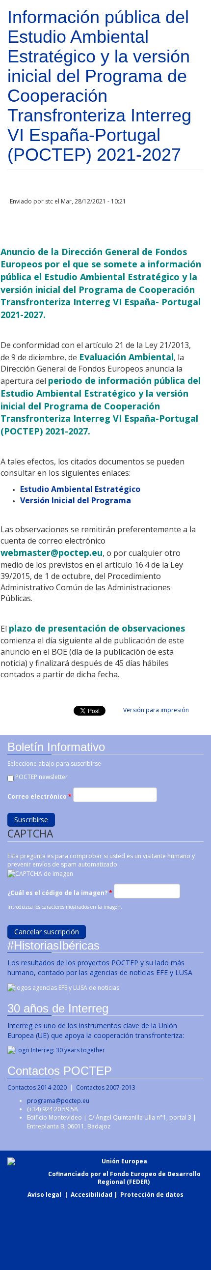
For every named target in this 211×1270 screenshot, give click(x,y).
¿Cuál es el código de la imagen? (59, 893)
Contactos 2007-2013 (105, 1087)
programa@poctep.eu (58, 1101)
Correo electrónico (39, 796)
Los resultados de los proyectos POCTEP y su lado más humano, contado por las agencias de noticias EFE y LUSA (99, 967)
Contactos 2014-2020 (37, 1087)
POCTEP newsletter (41, 777)
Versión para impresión (156, 710)
